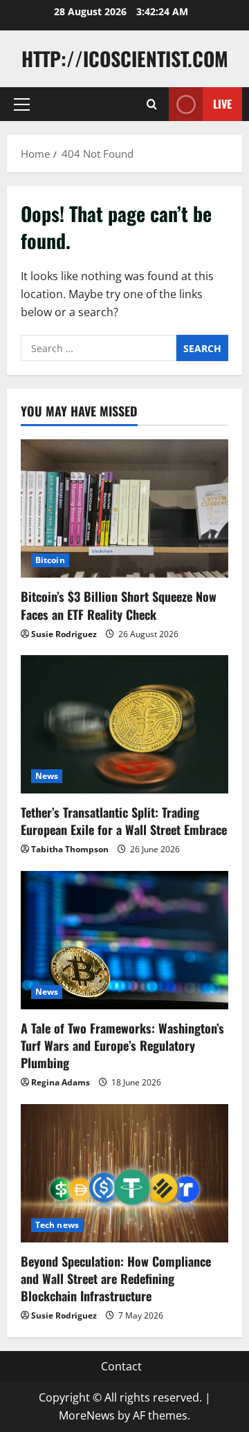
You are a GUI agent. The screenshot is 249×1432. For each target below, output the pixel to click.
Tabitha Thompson (70, 849)
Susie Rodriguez (64, 634)
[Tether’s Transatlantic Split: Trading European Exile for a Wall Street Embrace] (124, 724)
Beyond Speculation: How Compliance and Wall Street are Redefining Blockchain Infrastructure (116, 1278)
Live (222, 103)
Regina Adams (60, 1082)
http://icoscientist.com (124, 58)
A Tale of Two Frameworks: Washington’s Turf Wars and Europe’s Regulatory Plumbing (122, 1045)
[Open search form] (152, 104)
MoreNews (87, 1415)
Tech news (57, 1225)
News (46, 776)
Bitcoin (50, 560)
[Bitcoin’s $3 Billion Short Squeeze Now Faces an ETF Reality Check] (124, 508)
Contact (121, 1366)
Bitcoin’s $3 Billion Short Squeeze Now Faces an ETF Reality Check (118, 605)
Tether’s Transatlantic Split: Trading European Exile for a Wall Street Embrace (124, 820)
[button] (22, 104)
